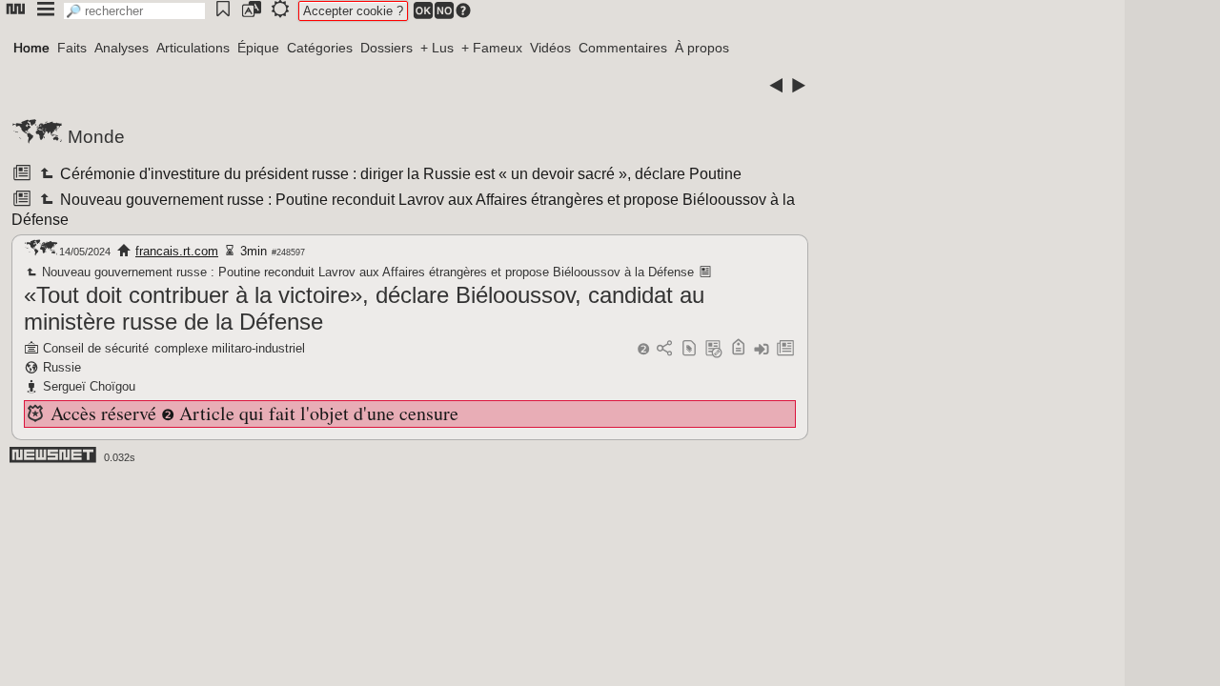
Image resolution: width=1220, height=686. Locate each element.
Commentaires (623, 47)
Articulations (193, 47)
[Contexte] (713, 349)
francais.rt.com (176, 251)
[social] (664, 349)
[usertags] (689, 349)
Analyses (121, 47)
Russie (62, 367)
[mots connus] (738, 349)
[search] (134, 11)
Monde (96, 137)
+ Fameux (491, 47)
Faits (72, 47)
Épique (258, 47)
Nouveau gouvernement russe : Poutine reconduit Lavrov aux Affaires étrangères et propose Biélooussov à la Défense (366, 272)
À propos (702, 47)
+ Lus (437, 47)
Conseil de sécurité (96, 348)
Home (31, 47)
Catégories (320, 47)
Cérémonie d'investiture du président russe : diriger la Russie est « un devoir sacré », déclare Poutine (399, 174)
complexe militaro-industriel (229, 348)
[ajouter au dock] (761, 349)
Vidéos (550, 47)
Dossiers (386, 47)
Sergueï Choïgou (89, 386)
